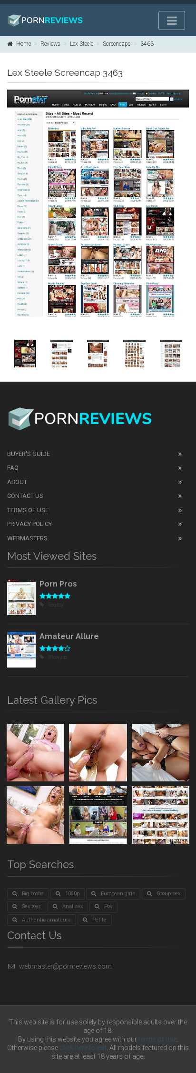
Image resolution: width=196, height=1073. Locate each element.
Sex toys (31, 906)
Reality (55, 605)
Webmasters (27, 538)
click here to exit (83, 1048)
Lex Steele (81, 43)
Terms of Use (28, 510)
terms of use (157, 1039)
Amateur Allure (69, 636)
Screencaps (117, 43)
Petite (99, 920)
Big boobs (33, 894)
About (17, 482)
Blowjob (57, 657)
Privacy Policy (29, 523)
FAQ (13, 467)
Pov (108, 906)
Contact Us (25, 495)
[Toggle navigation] (171, 20)
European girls (118, 894)
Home (23, 43)
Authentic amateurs (46, 920)
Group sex (168, 894)
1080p (72, 894)
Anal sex (72, 906)
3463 (147, 43)
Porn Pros (58, 583)
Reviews (50, 43)
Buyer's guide (28, 453)
